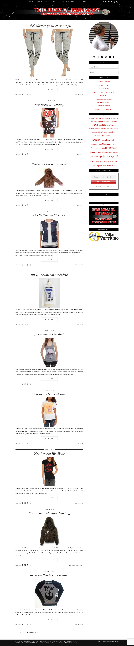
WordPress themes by (108, 641)
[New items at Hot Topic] (49, 486)
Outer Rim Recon (104, 106)
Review (100, 151)
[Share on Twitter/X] (25, 95)
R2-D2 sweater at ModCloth (49, 275)
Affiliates (82, 2)
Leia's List (103, 95)
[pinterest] (106, 57)
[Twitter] (100, 2)
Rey (104, 152)
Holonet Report (103, 89)
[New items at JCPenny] (49, 137)
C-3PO (108, 121)
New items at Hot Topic (49, 453)
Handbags (102, 131)
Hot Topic (105, 135)
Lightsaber (103, 140)
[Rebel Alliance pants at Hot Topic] (49, 77)
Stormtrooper (109, 156)
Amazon (91, 118)
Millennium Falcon (96, 144)
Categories (50, 2)
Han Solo (109, 132)
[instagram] (98, 57)
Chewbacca (114, 121)
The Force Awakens (111, 161)
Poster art (114, 144)
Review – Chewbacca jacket (49, 164)
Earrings (91, 128)
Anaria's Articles (104, 82)
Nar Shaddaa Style (103, 102)
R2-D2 (108, 147)
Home (31, 2)
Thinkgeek (97, 165)
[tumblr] (114, 2)
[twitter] (94, 57)
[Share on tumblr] (30, 95)
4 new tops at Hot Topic (49, 334)
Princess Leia (96, 148)
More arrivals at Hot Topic (49, 394)
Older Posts (30, 632)
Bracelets (102, 121)
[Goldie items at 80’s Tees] (49, 247)
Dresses (113, 125)
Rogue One (109, 152)
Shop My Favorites (66, 2)
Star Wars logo (95, 156)
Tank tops (101, 161)
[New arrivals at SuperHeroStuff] (49, 545)
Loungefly (111, 139)
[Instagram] (103, 2)
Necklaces (106, 143)
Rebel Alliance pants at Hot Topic (49, 26)
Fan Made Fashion (113, 128)
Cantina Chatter (104, 85)
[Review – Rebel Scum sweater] (49, 607)
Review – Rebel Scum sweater (49, 575)
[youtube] (110, 57)
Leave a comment (76, 565)
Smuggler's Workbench (103, 109)
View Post (49, 89)
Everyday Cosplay (101, 128)
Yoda (113, 165)
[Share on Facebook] (22, 95)
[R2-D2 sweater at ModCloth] (49, 307)
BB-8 (102, 118)
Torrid (104, 165)
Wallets (109, 165)
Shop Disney (115, 152)
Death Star (107, 125)
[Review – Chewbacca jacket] (49, 188)
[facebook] (102, 57)
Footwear (94, 132)
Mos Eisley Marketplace (103, 99)
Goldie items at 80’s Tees (49, 215)
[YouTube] (109, 2)
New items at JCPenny (49, 105)
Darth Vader (98, 124)
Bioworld (106, 118)
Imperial (111, 136)
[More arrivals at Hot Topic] (49, 426)
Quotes (103, 148)
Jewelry (96, 140)
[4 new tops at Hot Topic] (49, 367)
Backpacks (97, 118)
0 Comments (78, 94)
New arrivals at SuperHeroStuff (49, 513)
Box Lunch (96, 121)
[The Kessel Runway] (67, 9)
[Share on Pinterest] (27, 95)
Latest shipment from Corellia (104, 92)
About (39, 2)
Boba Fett (112, 118)
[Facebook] (112, 2)
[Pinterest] (106, 2)
